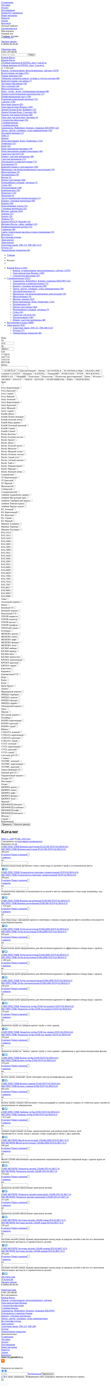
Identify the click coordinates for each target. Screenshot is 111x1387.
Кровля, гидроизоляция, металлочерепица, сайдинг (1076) (30, 70)
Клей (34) (6, 146)
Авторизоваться (9, 28)
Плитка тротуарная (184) (13, 180)
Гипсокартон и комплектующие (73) (19, 161)
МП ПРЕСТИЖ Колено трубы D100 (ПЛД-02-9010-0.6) (28, 1060)
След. (28, 839)
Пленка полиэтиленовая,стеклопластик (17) (23, 94)
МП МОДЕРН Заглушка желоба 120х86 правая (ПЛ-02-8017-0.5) (33, 1251)
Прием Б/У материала (12, 13)
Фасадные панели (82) (12, 104)
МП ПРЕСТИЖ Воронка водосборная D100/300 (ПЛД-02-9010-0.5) (34, 903)
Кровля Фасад (8, 57)
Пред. (4, 839)
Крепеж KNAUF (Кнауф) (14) (15, 221)
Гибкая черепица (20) (11, 76)
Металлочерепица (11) (12, 89)
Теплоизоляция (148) (11, 187)
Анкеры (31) (7, 214)
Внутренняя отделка (11, 237)
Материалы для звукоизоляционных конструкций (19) (27, 169)
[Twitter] (6, 869)
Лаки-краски (7, 240)
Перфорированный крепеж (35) (16, 227)
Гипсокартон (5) (9, 164)
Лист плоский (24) (10, 86)
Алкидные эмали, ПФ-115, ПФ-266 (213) (21, 245)
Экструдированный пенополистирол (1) (21, 198)
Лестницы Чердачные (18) (14, 83)
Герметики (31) (8, 143)
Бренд (4, 365)
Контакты (6, 23)
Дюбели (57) (7, 219)
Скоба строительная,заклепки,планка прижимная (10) (27, 232)
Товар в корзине (19, 854)
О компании (7, 2)
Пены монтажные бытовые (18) (16, 148)
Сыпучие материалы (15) (13, 159)
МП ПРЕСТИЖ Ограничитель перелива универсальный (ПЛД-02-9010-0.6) (38, 875)
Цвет (3, 382)
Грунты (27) (7, 247)
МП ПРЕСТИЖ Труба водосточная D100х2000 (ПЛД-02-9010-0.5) (33, 931)
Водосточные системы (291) (15, 73)
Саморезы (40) (8, 229)
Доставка (5, 5)
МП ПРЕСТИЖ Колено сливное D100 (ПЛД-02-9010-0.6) (29, 1086)
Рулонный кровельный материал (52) (19, 99)
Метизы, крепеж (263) (12, 211)
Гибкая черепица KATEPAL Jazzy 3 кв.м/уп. (23, 65)
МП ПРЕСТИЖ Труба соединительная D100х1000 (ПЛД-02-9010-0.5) (35, 983)
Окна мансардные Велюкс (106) (17, 107)
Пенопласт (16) (8, 193)
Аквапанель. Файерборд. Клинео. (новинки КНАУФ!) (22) (30, 128)
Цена (3, 338)
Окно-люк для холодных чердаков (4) (19, 117)
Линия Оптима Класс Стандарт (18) (19, 112)
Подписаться (34, 1374)
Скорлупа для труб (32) (12, 154)
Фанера (5, 138)
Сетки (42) (6, 185)
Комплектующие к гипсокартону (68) (19, 167)
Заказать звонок (9, 41)
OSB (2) (5, 135)
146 (18, 839)
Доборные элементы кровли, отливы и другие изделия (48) (30, 78)
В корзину (6, 854)
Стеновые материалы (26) (14, 208)
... (9, 839)
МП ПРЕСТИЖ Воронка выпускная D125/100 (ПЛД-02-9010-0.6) (33, 849)
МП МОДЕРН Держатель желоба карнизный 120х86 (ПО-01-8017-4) (35, 1197)
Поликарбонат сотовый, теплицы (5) (19, 182)
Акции (4, 20)
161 (23, 839)
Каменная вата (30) (10, 190)
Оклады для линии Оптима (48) (17, 115)
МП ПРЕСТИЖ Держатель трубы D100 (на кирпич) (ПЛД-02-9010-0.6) (36, 1009)
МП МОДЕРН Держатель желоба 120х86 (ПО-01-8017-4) (29, 1171)
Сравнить (6, 857)
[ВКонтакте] (3, 869)
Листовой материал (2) (12, 133)
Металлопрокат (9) (10, 172)
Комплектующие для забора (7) (16, 81)
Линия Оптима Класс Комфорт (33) (18, 109)
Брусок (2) (6, 177)
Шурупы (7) (7, 234)
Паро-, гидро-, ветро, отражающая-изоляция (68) (25, 91)
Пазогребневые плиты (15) (14, 206)
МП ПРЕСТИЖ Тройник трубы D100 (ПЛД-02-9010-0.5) (29, 1114)
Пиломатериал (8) (10, 174)
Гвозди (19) (6, 216)
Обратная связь (8, 49)
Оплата (4, 7)
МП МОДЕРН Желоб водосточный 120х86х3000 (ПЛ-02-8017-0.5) (33, 1143)
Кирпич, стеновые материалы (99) (18, 201)
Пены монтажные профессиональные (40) (22, 151)
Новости (5, 18)
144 (11, 839)
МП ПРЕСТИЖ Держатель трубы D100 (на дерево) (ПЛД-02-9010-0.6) (36, 1034)
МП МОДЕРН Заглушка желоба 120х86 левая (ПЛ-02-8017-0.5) (32, 1222)
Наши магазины (9, 15)
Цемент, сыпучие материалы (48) (17, 156)
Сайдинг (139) (8, 102)
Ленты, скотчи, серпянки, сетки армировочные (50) (26, 130)
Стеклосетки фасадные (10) (14, 120)
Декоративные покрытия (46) (15, 250)
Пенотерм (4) (7, 195)
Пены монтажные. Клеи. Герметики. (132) (22, 141)
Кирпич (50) (7, 203)
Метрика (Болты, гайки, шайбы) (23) (19, 224)
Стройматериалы (9, 122)
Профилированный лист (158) (16, 96)
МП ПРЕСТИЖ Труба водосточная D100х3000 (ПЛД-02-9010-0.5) (33, 957)
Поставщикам (8, 10)
